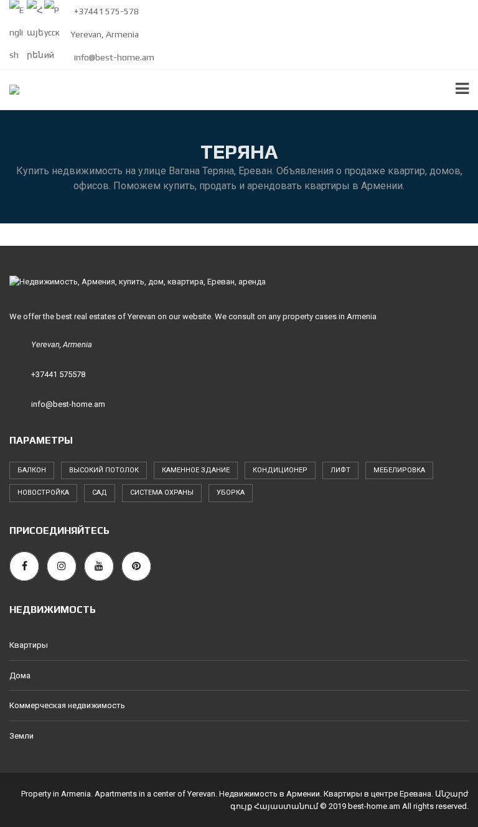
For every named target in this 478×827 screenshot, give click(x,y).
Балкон (31, 470)
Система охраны (162, 492)
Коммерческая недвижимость (67, 705)
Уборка (231, 492)
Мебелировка (399, 470)
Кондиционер (280, 470)
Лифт (340, 470)
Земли (21, 736)
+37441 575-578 (105, 11)
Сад (99, 492)
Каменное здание (196, 470)
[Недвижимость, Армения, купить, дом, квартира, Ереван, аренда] (9, 90)
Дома (19, 675)
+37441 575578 (58, 374)
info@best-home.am (113, 57)
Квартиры (28, 645)
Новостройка (43, 492)
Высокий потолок (104, 470)
